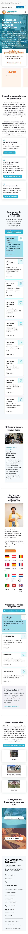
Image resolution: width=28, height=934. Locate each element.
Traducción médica (10, 400)
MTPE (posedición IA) (10, 263)
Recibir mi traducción (11, 196)
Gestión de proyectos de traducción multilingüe (11, 454)
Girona (14, 759)
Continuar (20, 7)
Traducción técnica (10, 343)
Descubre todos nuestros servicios (14, 611)
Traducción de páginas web (10, 304)
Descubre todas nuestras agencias (14, 745)
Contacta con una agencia (14, 838)
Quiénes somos (10, 551)
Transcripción (8, 671)
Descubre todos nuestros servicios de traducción (14, 231)
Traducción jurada (10, 284)
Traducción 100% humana (10, 240)
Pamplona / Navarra (14, 775)
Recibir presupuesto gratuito (13, 176)
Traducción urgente (10, 324)
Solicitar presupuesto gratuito (14, 818)
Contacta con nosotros (10, 706)
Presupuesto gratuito (13, 62)
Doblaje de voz (9, 636)
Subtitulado (8, 655)
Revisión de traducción (8, 618)
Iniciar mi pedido (9, 152)
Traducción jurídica (10, 381)
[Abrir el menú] (25, 12)
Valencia (14, 790)
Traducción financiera (10, 362)
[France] (21, 565)
